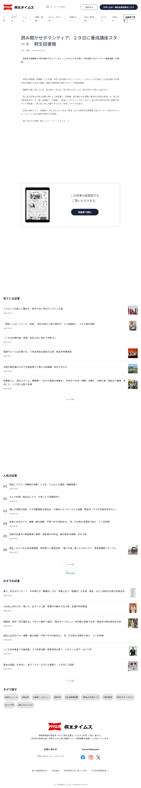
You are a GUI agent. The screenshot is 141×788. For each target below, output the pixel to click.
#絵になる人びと (25, 704)
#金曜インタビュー (41, 697)
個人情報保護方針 (39, 770)
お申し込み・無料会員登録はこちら (118, 7)
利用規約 (55, 770)
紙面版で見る (129, 19)
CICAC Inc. (84, 784)
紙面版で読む (84, 212)
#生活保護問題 (71, 697)
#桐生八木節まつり (90, 697)
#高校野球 (107, 697)
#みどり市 (9, 704)
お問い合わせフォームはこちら (50, 756)
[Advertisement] (70, 153)
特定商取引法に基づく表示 (75, 770)
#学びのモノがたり (125, 697)
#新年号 (57, 697)
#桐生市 (25, 697)
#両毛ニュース (11, 697)
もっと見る (70, 399)
